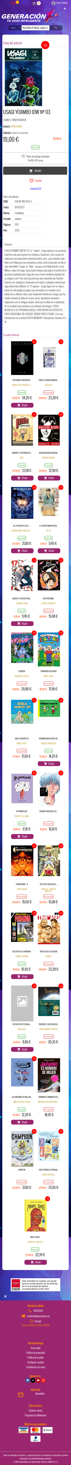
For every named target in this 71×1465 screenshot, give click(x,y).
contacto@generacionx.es (38, 1316)
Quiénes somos (35, 1410)
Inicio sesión (62, 3)
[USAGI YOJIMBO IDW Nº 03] (23, 77)
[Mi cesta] (34, 3)
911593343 (38, 1311)
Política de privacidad (35, 1353)
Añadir (37, 170)
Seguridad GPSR (35, 188)
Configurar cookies (35, 1362)
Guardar (38, 180)
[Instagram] (43, 1380)
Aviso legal (35, 1348)
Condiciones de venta (35, 1367)
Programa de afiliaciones (35, 1415)
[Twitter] (33, 1380)
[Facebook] (27, 1380)
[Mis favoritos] (13, 3)
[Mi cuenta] (53, 3)
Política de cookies (35, 1357)
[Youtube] (38, 1380)
